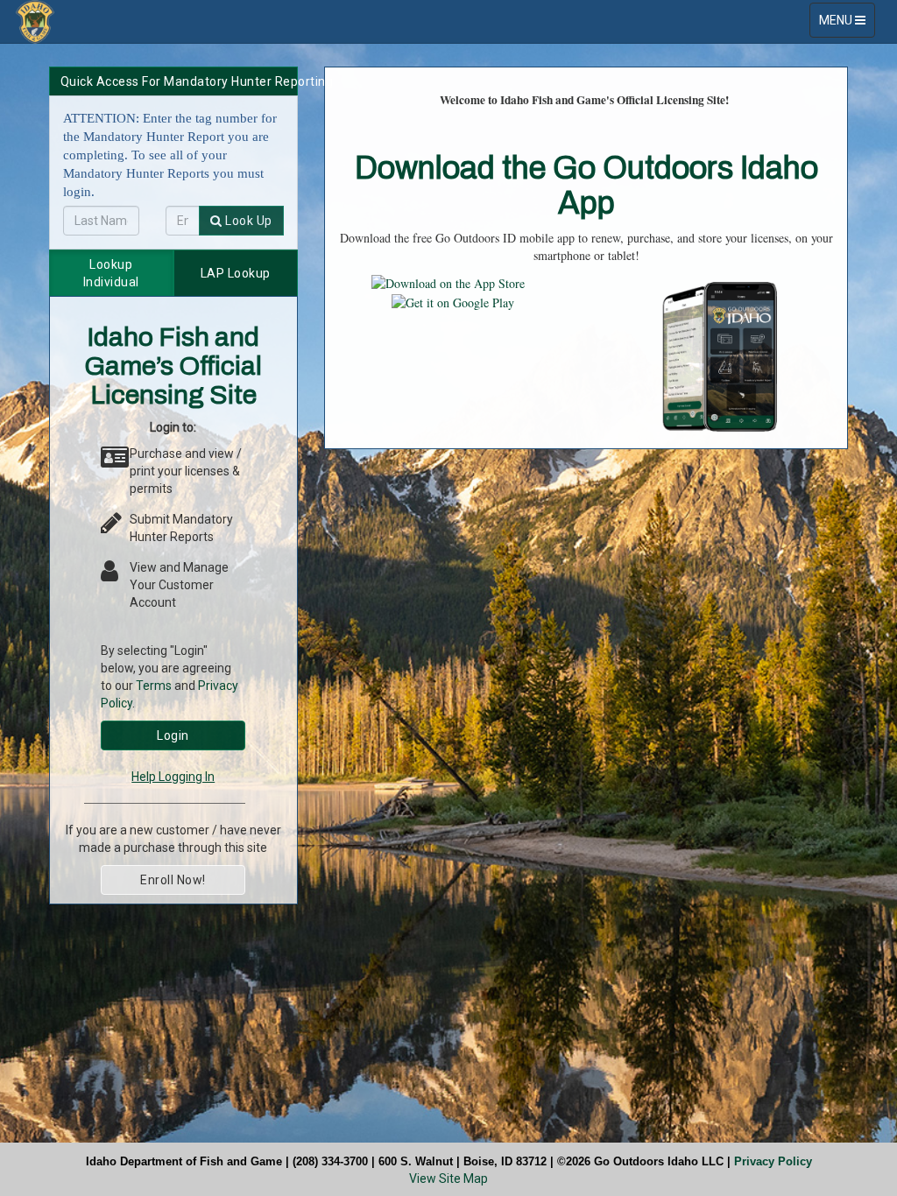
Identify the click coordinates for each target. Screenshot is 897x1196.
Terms (154, 686)
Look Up (247, 221)
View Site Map (448, 1178)
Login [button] (173, 735)
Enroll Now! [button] (173, 880)
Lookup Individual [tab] (111, 273)
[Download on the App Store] (448, 281)
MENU (846, 25)
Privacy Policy (773, 1161)
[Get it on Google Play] (453, 300)
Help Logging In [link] (173, 777)
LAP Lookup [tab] (236, 273)
